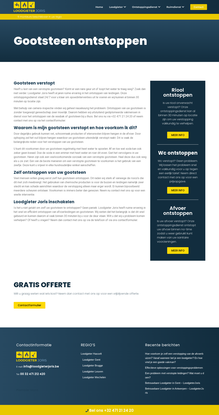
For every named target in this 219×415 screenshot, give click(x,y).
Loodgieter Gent (91, 359)
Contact (199, 7)
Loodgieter (116, 7)
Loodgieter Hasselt (91, 353)
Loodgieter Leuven (92, 371)
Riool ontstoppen (177, 92)
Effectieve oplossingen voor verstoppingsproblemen (174, 367)
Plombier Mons (27, 390)
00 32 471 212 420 (32, 374)
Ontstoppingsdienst (144, 7)
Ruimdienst (173, 7)
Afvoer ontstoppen (177, 211)
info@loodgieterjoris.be (41, 366)
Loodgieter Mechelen (94, 377)
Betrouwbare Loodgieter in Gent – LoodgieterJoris (172, 382)
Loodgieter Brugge (92, 365)
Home (99, 7)
